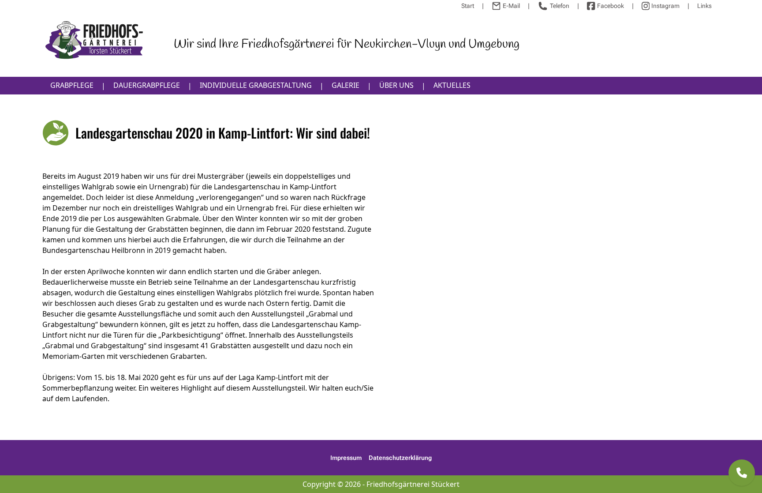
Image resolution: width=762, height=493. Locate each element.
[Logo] (94, 44)
